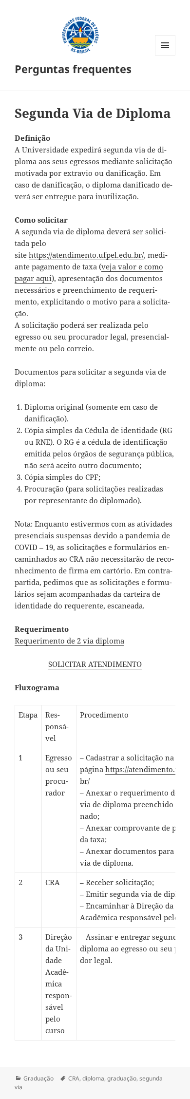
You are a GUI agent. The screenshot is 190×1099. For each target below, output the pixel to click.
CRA (73, 1078)
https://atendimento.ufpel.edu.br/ (86, 255)
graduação (121, 1078)
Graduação (38, 1078)
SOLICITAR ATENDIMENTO (95, 664)
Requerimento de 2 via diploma (69, 640)
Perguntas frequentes (73, 68)
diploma (93, 1078)
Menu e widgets (165, 55)
